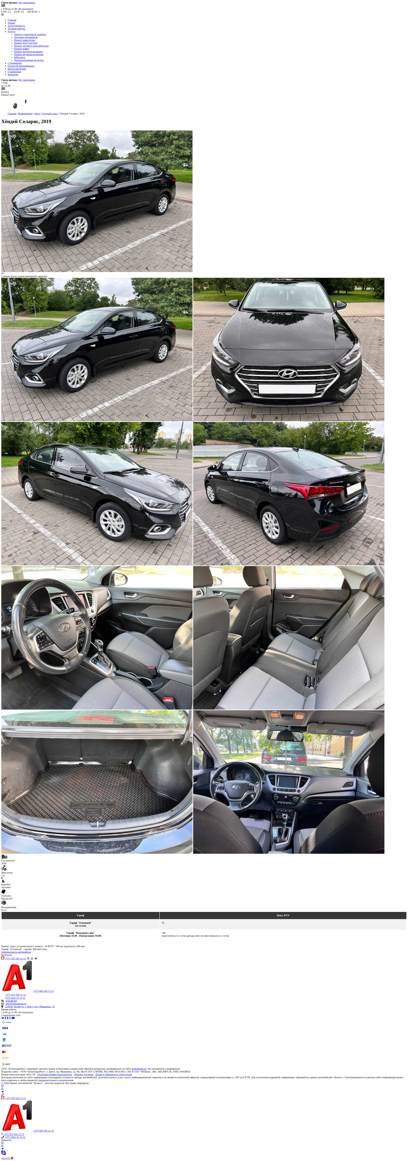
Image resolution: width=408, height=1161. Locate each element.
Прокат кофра (21, 48)
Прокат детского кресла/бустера (31, 45)
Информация (25, 113)
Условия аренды (16, 28)
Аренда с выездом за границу (30, 34)
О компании (14, 71)
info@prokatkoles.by (16, 1003)
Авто (37, 113)
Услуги (11, 31)
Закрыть (6, 1158)
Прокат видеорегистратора (28, 54)
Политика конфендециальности (54, 1074)
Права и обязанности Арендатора (113, 1074)
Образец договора (84, 1074)
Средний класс (50, 113)
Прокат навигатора (24, 40)
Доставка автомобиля (25, 37)
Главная (12, 20)
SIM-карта (19, 57)
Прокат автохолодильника (28, 51)
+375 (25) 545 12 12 (15, 994)
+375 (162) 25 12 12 (14, 998)
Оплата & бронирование (21, 66)
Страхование (15, 63)
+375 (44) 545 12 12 (43, 991)
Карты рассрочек (17, 68)
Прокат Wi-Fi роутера (25, 43)
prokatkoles (11, 1000)
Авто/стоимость (16, 25)
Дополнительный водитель (29, 60)
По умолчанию (27, 2)
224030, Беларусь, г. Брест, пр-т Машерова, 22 (30, 1006)
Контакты (13, 74)
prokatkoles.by (139, 1068)
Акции (11, 23)
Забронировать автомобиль (16, 952)
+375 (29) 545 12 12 (15, 958)
